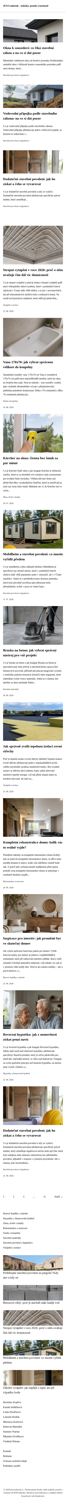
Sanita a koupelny (10, 401)
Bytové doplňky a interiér (14, 977)
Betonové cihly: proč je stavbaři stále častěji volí (31, 1302)
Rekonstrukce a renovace (13, 881)
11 (44, 1196)
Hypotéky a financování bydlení (16, 1073)
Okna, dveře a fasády (11, 497)
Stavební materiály (11, 689)
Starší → (58, 1196)
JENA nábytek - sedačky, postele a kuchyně (25, 5)
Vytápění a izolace (10, 305)
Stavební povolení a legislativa (16, 75)
